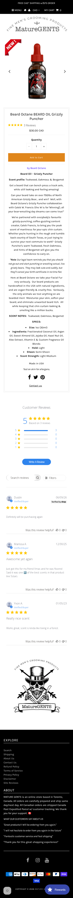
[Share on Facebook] (29, 378)
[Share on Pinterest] (42, 378)
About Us (9, 758)
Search (8, 750)
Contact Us (10, 762)
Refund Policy (11, 766)
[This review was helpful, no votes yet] (57, 530)
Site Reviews (11, 782)
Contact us (35, 385)
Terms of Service (13, 770)
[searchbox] (20, 477)
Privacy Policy (11, 774)
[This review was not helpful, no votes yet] (63, 530)
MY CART (52, 10)
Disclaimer (10, 778)
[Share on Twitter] (35, 378)
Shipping (9, 754)
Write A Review (36, 462)
